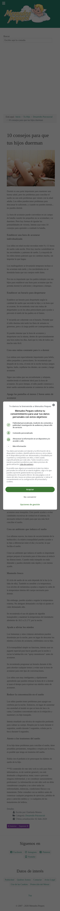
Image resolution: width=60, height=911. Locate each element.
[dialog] (30, 455)
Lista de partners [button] (26, 464)
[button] (30, 446)
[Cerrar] (53, 405)
